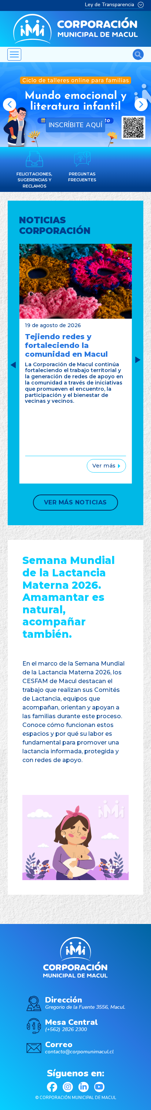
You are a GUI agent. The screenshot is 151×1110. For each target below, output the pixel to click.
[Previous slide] (9, 104)
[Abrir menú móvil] (14, 54)
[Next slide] (138, 360)
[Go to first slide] (141, 104)
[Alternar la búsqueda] (138, 54)
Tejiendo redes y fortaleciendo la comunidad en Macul (66, 345)
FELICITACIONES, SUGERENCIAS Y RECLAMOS (34, 180)
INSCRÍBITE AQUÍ (76, 125)
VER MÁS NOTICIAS (75, 502)
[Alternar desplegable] (141, 5)
